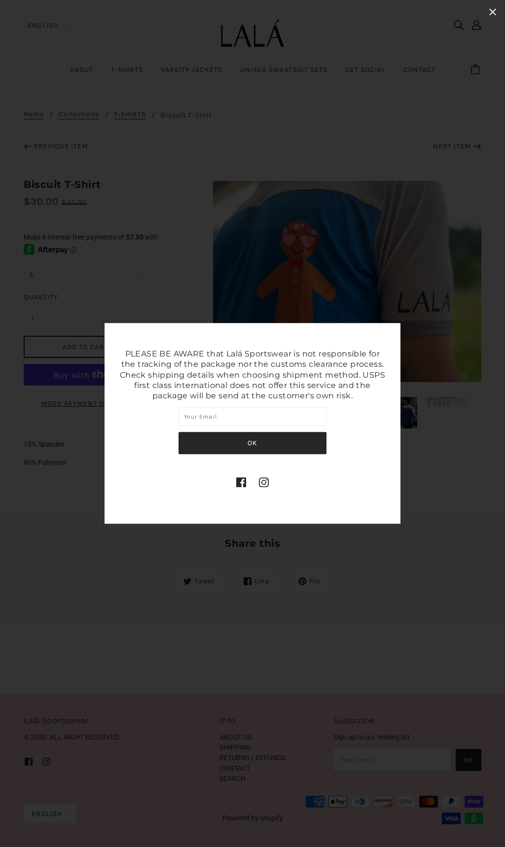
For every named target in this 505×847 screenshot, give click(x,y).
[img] (241, 482)
